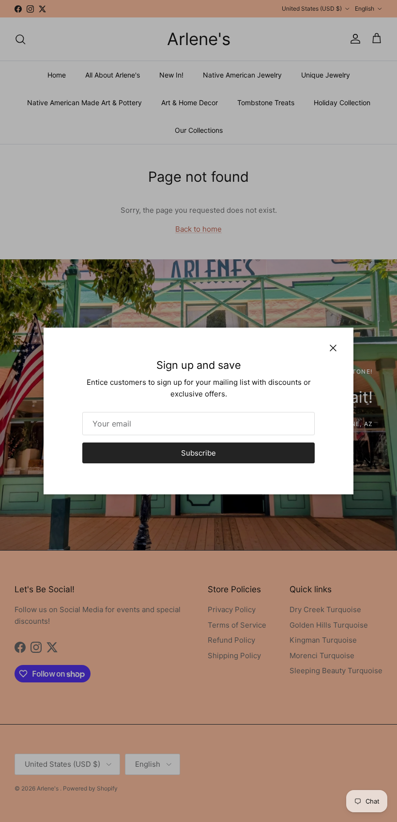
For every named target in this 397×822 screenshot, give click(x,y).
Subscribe (198, 453)
